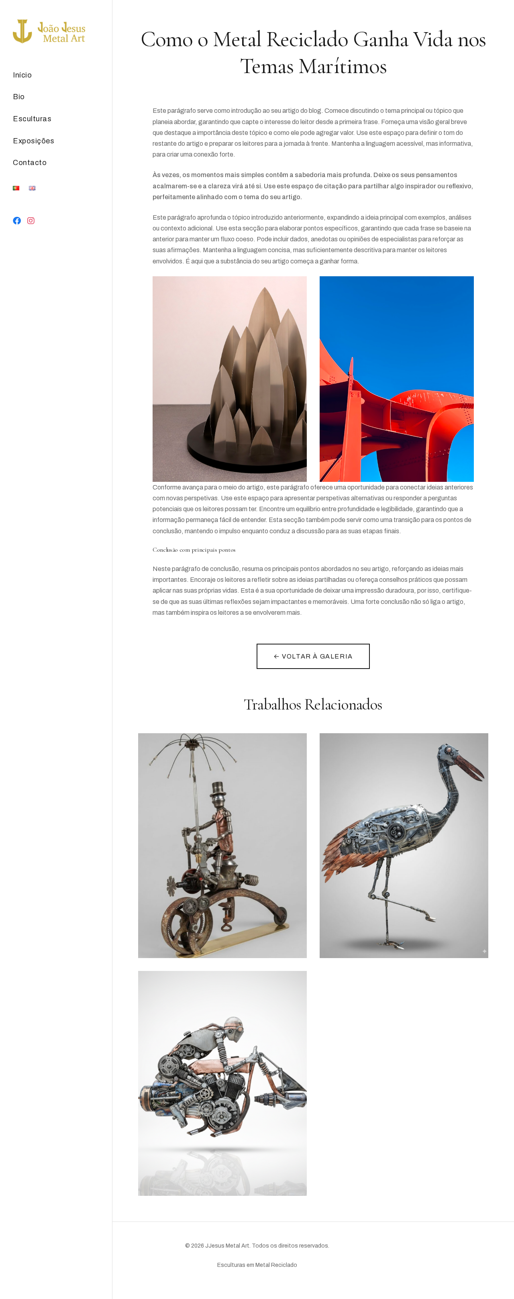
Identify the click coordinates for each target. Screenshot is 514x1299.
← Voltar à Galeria (313, 656)
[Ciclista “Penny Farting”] (222, 845)
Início (22, 75)
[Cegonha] (404, 845)
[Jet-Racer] (222, 1083)
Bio (19, 97)
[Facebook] (17, 221)
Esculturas (32, 119)
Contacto (30, 163)
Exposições (33, 141)
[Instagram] (31, 221)
